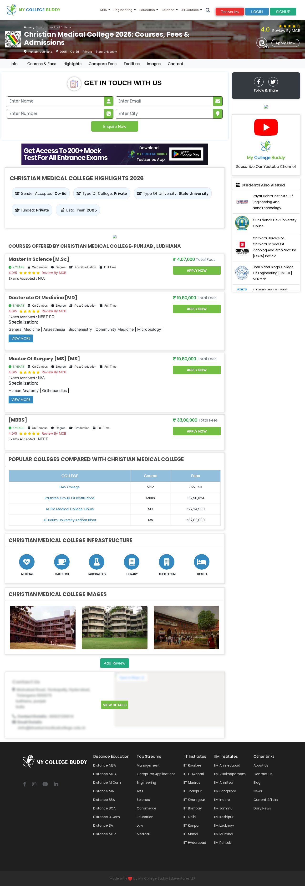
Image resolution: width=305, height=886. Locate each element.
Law (140, 825)
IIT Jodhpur (192, 791)
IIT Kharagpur (194, 799)
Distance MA (103, 791)
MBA (103, 10)
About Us (261, 765)
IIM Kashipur (224, 816)
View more (20, 338)
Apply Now (285, 43)
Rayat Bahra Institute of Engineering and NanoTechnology (273, 202)
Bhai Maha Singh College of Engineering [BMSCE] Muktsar (273, 273)
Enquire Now (114, 126)
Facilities (132, 64)
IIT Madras (191, 782)
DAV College (70, 487)
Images (154, 64)
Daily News (262, 808)
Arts (140, 791)
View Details (115, 705)
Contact (175, 64)
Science (168, 10)
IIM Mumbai (223, 834)
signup (283, 11)
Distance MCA (105, 774)
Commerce (146, 808)
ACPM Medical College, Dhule (70, 509)
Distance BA (103, 825)
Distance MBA (104, 765)
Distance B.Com (106, 816)
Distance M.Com (107, 782)
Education (147, 10)
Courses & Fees (41, 64)
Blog (257, 782)
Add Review (114, 663)
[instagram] (34, 784)
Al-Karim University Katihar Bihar (69, 520)
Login (257, 11)
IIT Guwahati (193, 774)
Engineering (123, 10)
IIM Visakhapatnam (230, 774)
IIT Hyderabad (194, 842)
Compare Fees (103, 64)
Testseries (230, 11)
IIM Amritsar (224, 782)
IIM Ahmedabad (227, 765)
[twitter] (273, 82)
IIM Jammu (223, 808)
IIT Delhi (189, 816)
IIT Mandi (190, 834)
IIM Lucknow (224, 825)
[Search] (208, 9)
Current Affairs (266, 799)
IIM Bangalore (225, 791)
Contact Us (263, 774)
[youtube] (45, 784)
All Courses (190, 10)
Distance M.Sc (105, 834)
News (258, 791)
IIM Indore (222, 799)
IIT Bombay (192, 808)
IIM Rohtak (222, 842)
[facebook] (259, 82)
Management (148, 765)
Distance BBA (104, 799)
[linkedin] (56, 784)
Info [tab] (14, 64)
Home (27, 27)
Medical (143, 834)
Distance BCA (104, 808)
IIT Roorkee (192, 765)
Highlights (72, 64)
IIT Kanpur (191, 825)
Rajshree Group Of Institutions (70, 498)
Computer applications (156, 774)
